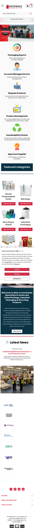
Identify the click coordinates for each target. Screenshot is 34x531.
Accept (17, 269)
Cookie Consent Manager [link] (8, 251)
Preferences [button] (17, 264)
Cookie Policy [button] (8, 262)
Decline (17, 274)
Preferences (17, 278)
